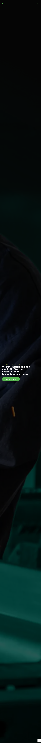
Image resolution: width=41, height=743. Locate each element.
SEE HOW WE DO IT (11, 379)
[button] (37, 3)
